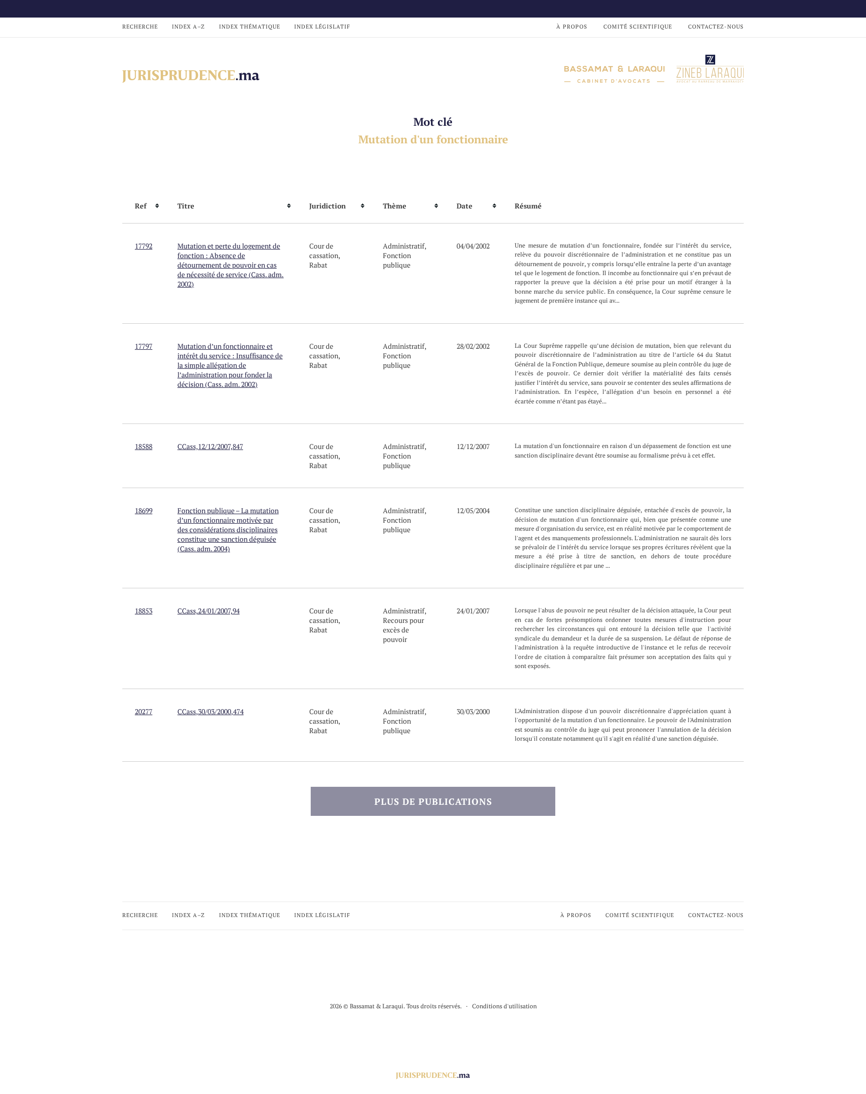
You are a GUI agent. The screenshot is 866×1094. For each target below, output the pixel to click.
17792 (143, 246)
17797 (143, 346)
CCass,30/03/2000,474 (210, 711)
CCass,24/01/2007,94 (208, 610)
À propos (571, 26)
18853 (143, 610)
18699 (143, 510)
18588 (143, 446)
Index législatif (322, 26)
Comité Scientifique (637, 26)
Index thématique (249, 26)
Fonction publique (397, 260)
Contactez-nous (716, 26)
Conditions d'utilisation (504, 1006)
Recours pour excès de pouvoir (403, 629)
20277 (143, 711)
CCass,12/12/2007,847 (210, 446)
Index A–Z (188, 26)
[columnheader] (143, 206)
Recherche (140, 26)
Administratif (403, 246)
